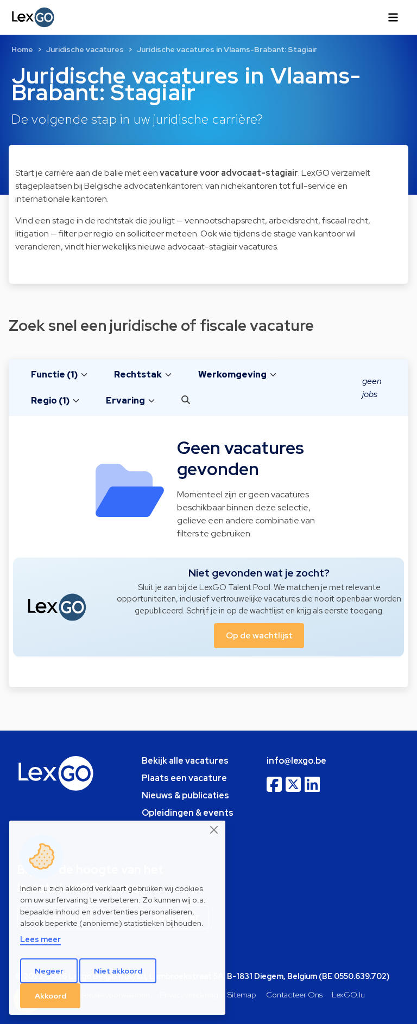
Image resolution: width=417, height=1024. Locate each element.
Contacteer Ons (294, 994)
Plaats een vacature (184, 778)
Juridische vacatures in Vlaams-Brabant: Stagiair (227, 49)
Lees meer (40, 939)
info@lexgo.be (296, 760)
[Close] (214, 830)
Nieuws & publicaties (185, 795)
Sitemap (242, 994)
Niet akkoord (118, 971)
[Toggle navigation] (393, 17)
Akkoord (50, 996)
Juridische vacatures (85, 49)
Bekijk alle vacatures (185, 760)
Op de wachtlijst (259, 635)
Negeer (49, 971)
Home (22, 49)
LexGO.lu (348, 994)
